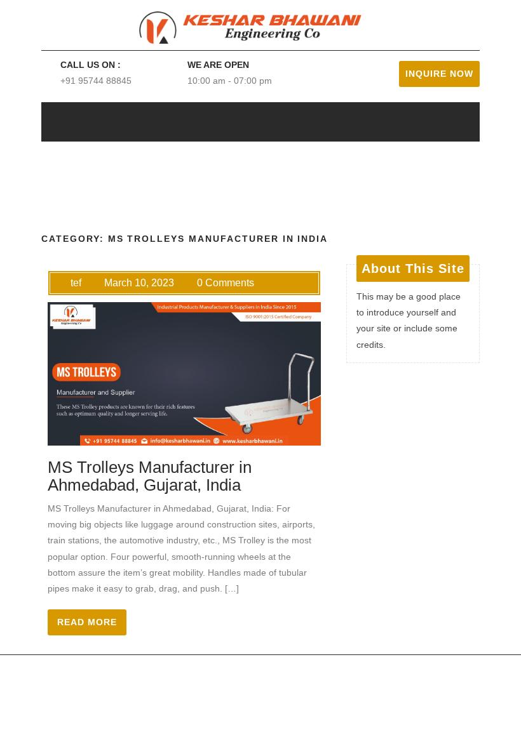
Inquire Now (439, 74)
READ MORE (87, 622)
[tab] (426, 122)
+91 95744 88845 (96, 81)
